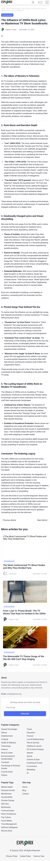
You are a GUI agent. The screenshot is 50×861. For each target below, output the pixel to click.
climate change (7, 800)
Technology (6, 746)
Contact (25, 794)
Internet (30, 753)
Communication (7, 810)
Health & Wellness (8, 743)
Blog (8, 8)
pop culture (6, 817)
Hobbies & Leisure (34, 746)
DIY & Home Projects (35, 749)
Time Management (9, 824)
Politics (4, 775)
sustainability (6, 797)
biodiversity (6, 807)
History (4, 732)
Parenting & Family (34, 763)
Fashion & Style (33, 759)
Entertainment (15, 8)
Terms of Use (38, 856)
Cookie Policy (25, 856)
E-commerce (32, 766)
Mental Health (7, 787)
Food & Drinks (7, 772)
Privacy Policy (12, 856)
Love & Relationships (35, 739)
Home (3, 8)
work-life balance (8, 814)
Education (31, 732)
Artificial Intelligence (9, 827)
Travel (29, 729)
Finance (30, 736)
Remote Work (6, 831)
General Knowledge (9, 729)
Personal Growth (8, 790)
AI (27, 773)
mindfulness (6, 794)
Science (4, 749)
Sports (29, 756)
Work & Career (7, 753)
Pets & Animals (33, 743)
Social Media (6, 821)
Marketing (31, 769)
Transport (5, 762)
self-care (5, 804)
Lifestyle (4, 739)
